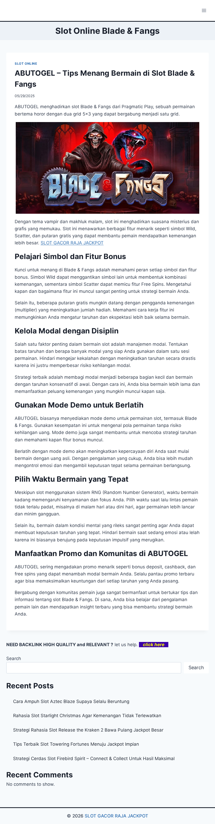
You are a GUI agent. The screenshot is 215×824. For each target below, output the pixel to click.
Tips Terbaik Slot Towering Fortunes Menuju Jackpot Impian (76, 744)
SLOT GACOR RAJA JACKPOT (116, 815)
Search (13, 658)
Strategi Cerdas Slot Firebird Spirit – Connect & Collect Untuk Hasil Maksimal (94, 758)
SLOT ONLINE (26, 63)
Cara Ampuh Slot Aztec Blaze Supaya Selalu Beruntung (71, 701)
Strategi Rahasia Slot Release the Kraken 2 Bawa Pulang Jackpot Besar (88, 730)
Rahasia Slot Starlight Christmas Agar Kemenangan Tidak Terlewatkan (87, 715)
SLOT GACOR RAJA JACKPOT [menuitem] (72, 242)
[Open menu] (204, 10)
